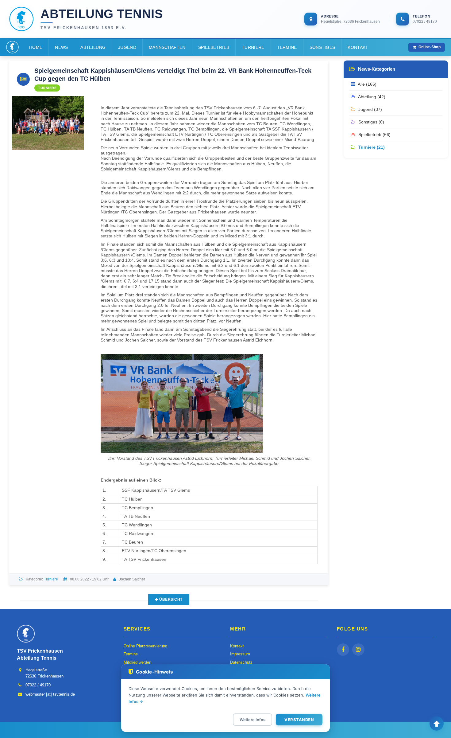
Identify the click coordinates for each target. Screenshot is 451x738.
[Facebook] (343, 649)
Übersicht (170, 599)
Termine (287, 47)
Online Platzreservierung (145, 646)
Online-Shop (429, 47)
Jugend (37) (369, 109)
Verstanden (299, 719)
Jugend (127, 47)
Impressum (240, 654)
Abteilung (93, 47)
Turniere (253, 47)
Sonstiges (322, 47)
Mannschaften (167, 47)
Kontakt (358, 47)
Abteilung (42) (371, 96)
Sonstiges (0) (370, 121)
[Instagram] (358, 649)
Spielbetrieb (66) (374, 134)
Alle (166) (366, 84)
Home (35, 47)
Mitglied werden (137, 662)
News (61, 47)
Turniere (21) (371, 147)
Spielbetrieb (213, 47)
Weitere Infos (252, 719)
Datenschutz (241, 662)
